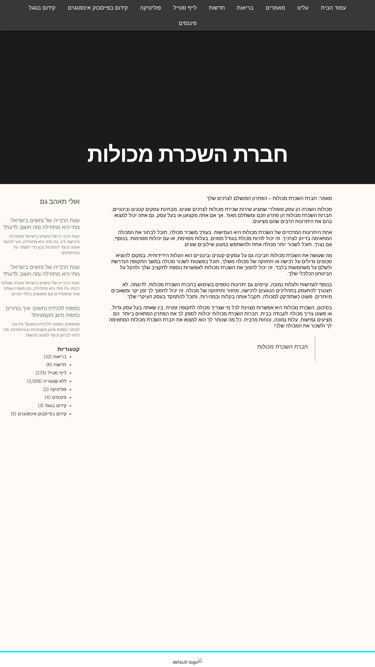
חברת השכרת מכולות (282, 347)
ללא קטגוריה (54, 381)
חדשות (217, 8)
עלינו (303, 8)
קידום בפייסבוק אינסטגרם (98, 8)
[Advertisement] (40, 512)
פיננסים (188, 23)
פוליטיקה (150, 8)
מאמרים (275, 8)
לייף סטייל (185, 8)
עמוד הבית (333, 8)
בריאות (245, 8)
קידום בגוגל (42, 8)
